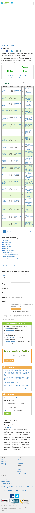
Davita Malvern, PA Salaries (29, 163)
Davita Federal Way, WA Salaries (28, 170)
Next (30, 231)
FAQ (19, 468)
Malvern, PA (16, 160)
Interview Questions (6, 483)
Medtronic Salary (7, 246)
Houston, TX (17, 139)
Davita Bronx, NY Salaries (28, 134)
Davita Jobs (23, 78)
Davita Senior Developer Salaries (29, 89)
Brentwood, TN (17, 90)
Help (15, 507)
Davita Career (12, 76)
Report (19, 469)
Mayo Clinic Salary (7, 242)
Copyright (20, 463)
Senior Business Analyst (4, 104)
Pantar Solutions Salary (8, 250)
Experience (6, 297)
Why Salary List (22, 473)
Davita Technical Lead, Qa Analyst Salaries (28, 124)
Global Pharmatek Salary (9, 262)
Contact (20, 471)
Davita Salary (11, 45)
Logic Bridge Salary (8, 252)
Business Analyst (4, 175)
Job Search (4, 478)
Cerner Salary (6, 244)
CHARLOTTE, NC (17, 209)
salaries (7, 328)
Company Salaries (10, 341)
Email (4, 302)
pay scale (17, 332)
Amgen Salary (6, 248)
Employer (5, 284)
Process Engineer (4, 201)
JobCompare (7, 410)
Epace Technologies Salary (9, 256)
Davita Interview (22, 76)
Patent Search (5, 465)
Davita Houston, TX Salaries (28, 141)
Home (3, 45)
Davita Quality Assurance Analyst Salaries (29, 181)
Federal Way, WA (17, 168)
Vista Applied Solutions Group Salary (12, 266)
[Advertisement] (17, 24)
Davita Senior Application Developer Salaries (29, 215)
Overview (3, 461)
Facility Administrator (4, 132)
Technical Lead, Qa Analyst (4, 125)
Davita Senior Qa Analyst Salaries (28, 96)
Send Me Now (16, 309)
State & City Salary (10, 337)
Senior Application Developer (4, 217)
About (3, 507)
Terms (19, 459)
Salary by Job (5, 490)
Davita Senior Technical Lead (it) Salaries (28, 117)
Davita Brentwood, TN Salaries (29, 93)
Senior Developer (4, 91)
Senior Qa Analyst (4, 97)
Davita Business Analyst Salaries (28, 173)
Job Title (5, 288)
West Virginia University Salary (10, 258)
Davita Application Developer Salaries (29, 152)
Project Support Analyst (5, 111)
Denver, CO (16, 110)
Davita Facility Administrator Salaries (28, 131)
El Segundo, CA (16, 175)
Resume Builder (5, 480)
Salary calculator (9, 330)
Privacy (19, 461)
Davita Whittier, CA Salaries (29, 225)
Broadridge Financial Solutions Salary (12, 264)
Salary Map (8, 334)
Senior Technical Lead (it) (5, 118)
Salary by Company (6, 486)
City (3, 293)
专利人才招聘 (17, 508)
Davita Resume (13, 78)
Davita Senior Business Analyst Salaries (28, 103)
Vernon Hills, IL (17, 153)
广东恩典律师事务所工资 (11, 383)
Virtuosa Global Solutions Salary (10, 254)
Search (7, 413)
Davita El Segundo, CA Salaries (29, 177)
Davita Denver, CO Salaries (29, 113)
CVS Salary (6, 240)
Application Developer (4, 154)
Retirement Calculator (7, 508)
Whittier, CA (16, 223)
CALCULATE (9, 360)
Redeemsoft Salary (7, 260)
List (2, 459)
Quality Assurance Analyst (4, 182)
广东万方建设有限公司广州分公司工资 (15, 370)
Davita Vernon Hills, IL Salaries (28, 155)
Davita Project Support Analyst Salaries (28, 110)
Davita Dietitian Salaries (28, 223)
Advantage (4, 463)
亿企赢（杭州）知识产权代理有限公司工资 (17, 386)
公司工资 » (27, 388)
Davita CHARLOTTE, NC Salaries (29, 211)
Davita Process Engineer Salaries (28, 199)
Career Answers (5, 481)
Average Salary (22, 507)
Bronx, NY (16, 132)
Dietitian (3, 224)
